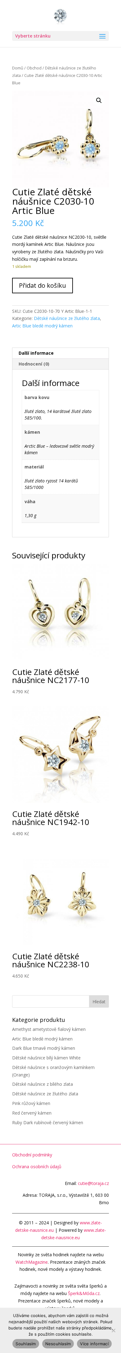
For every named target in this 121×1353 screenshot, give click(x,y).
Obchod (34, 68)
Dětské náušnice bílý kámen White (46, 1058)
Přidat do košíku (42, 285)
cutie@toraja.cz (93, 1183)
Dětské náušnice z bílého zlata (42, 1084)
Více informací (94, 1343)
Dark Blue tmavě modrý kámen (43, 1048)
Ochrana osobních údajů (36, 1166)
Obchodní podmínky (32, 1155)
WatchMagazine (32, 1262)
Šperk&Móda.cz (84, 1293)
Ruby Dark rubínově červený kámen (47, 1122)
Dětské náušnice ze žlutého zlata (67, 318)
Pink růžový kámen (31, 1103)
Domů (17, 68)
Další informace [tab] (36, 353)
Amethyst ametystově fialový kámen (49, 1029)
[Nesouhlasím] (113, 1330)
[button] (99, 100)
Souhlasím (26, 1343)
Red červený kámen (32, 1113)
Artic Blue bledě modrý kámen (42, 326)
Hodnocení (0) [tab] (34, 364)
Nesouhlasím (58, 1343)
